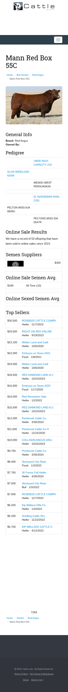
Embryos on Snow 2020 (36, 385)
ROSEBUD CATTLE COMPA (39, 320)
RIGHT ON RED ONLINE (37, 331)
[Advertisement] (34, 572)
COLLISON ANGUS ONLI (37, 439)
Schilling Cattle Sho (33, 515)
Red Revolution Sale (34, 396)
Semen (20, 618)
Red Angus (38, 75)
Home (10, 75)
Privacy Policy (21, 673)
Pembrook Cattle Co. (34, 418)
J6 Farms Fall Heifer (34, 472)
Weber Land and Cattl (35, 342)
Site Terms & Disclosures (41, 673)
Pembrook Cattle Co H (35, 429)
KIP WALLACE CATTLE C (37, 526)
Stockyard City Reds (34, 461)
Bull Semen (23, 75)
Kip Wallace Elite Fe (34, 505)
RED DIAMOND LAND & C (37, 374)
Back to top (37, 679)
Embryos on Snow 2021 (36, 353)
